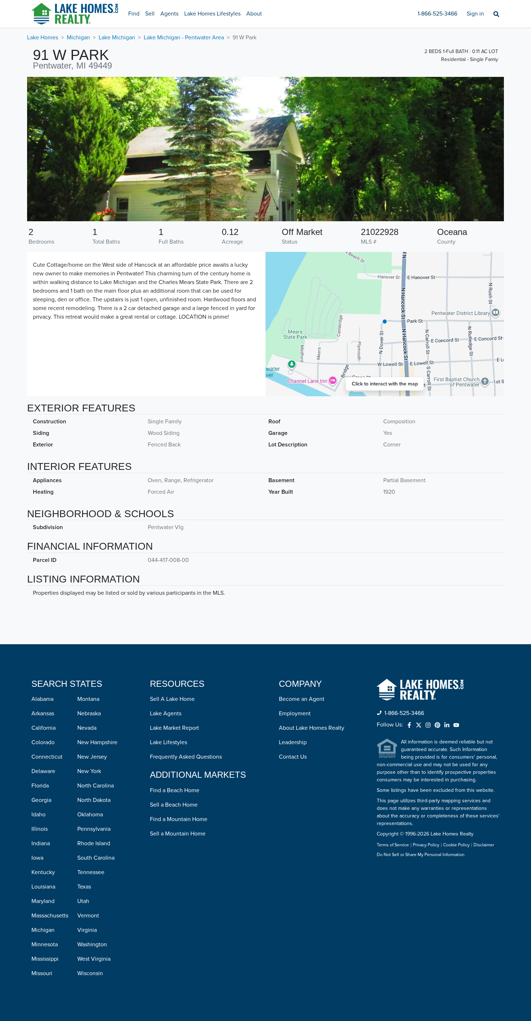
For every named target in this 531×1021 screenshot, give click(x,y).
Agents (169, 13)
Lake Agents (165, 713)
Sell (150, 13)
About (254, 13)
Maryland (43, 901)
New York (89, 771)
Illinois (39, 829)
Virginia (87, 930)
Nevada (86, 728)
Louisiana (43, 886)
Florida (40, 785)
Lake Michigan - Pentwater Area (184, 37)
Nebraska (89, 713)
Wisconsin (90, 973)
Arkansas (42, 713)
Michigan (78, 37)
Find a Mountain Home (178, 819)
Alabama (42, 699)
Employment (295, 713)
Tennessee (90, 872)
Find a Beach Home (174, 790)
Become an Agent (301, 699)
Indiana (40, 843)
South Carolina (96, 857)
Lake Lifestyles (168, 742)
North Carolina (95, 785)
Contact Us (293, 756)
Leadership (293, 742)
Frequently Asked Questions (186, 756)
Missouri (41, 973)
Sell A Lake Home (172, 699)
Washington (92, 944)
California (43, 728)
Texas (84, 886)
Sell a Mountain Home (178, 833)
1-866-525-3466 (437, 13)
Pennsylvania (94, 829)
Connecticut (46, 756)
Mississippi (45, 959)
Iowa (37, 857)
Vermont (88, 915)
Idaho (38, 814)
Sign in (475, 13)
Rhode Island (93, 843)
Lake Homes (42, 37)
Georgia (41, 800)
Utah (83, 901)
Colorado (43, 742)
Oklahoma (90, 814)
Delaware (43, 771)
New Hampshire (97, 742)
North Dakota (94, 800)
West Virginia (94, 959)
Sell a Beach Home (174, 804)
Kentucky (43, 872)
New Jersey (92, 756)
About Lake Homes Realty (311, 728)
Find (133, 13)
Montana (88, 699)
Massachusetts (49, 915)
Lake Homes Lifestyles (212, 13)
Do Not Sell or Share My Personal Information (421, 855)
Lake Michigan (117, 37)
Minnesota (44, 944)
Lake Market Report (174, 728)
